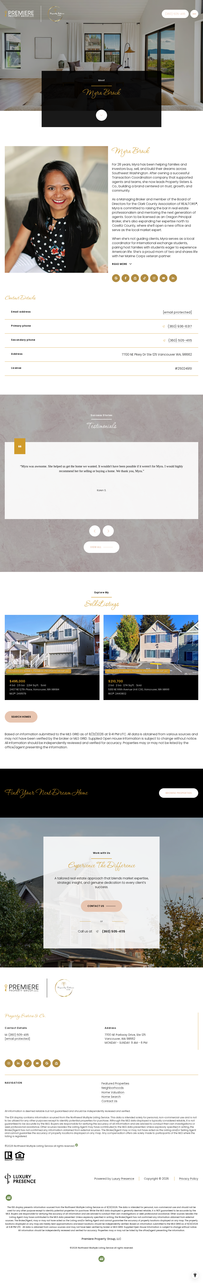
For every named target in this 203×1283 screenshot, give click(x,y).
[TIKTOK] (144, 278)
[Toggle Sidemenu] (194, 14)
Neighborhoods (113, 1088)
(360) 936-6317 (180, 326)
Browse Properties (179, 793)
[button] (101, 906)
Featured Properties (115, 1083)
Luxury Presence (123, 1179)
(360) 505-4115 (175, 14)
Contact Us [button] (109, 1101)
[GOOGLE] (116, 278)
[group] (52, 657)
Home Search (111, 1097)
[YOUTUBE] (164, 278)
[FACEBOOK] (125, 278)
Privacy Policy (188, 1179)
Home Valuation (113, 1092)
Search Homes (21, 716)
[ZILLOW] (135, 278)
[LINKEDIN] (173, 278)
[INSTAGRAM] (154, 278)
